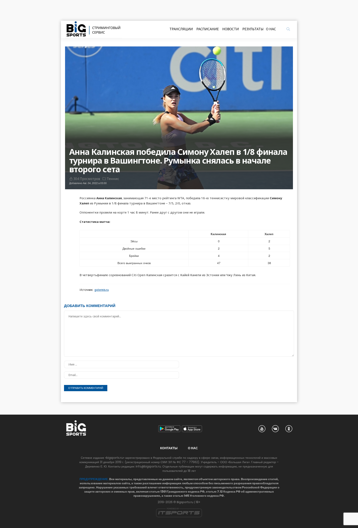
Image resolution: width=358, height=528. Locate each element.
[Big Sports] (93, 29)
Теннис (113, 179)
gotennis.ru (101, 289)
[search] (288, 29)
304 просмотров (86, 179)
